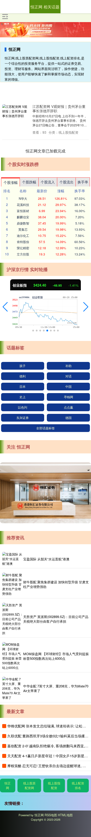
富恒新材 (23, 211)
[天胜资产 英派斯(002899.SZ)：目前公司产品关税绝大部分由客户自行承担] (12, 619)
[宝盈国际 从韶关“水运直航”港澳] (12, 559)
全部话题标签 (45, 428)
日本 (22, 386)
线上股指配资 (54, 785)
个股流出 (66, 182)
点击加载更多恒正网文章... (45, 151)
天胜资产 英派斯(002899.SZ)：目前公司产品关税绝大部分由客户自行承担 (55, 619)
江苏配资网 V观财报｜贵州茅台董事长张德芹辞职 (58, 108)
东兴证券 (22, 417)
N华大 (23, 198)
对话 (68, 376)
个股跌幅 (29, 182)
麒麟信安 (23, 217)
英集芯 (23, 229)
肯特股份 (23, 242)
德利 (22, 376)
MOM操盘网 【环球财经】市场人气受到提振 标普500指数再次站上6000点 (56, 656)
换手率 (83, 182)
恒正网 (7, 785)
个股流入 (48, 182)
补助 (68, 365)
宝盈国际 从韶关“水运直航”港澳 (46, 559)
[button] (5, 307)
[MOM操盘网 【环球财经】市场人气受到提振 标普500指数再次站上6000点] (12, 656)
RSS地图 (51, 815)
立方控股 (23, 254)
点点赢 (68, 407)
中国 (68, 386)
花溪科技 (23, 204)
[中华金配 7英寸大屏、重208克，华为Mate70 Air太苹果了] (12, 688)
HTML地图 (65, 815)
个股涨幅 (11, 182)
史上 (22, 397)
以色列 (22, 407)
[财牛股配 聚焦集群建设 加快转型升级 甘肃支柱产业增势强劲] (12, 584)
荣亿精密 (23, 248)
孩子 (22, 365)
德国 (68, 417)
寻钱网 (68, 397)
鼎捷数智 (23, 223)
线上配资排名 (78, 785)
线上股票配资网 (29, 785)
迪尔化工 (23, 235)
